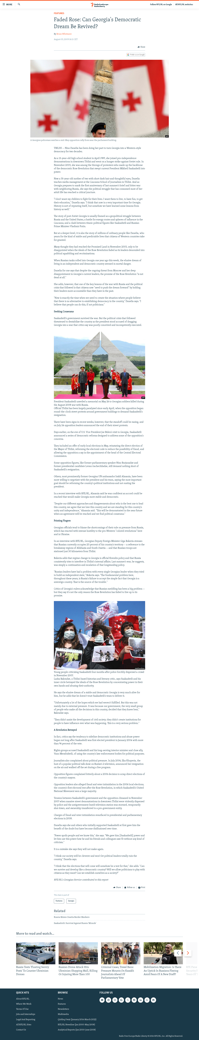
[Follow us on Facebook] (134, 1000)
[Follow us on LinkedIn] (140, 1000)
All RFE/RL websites (184, 5)
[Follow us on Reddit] (108, 1000)
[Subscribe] (153, 1000)
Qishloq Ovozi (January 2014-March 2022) (77, 1019)
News (60, 999)
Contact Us (21, 1030)
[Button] (141, 47)
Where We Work (23, 1004)
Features (59, 13)
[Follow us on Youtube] (102, 1000)
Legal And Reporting (25, 1019)
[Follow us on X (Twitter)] (127, 1000)
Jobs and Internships (25, 1014)
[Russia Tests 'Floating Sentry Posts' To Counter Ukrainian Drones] (35, 953)
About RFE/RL (22, 999)
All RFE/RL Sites (23, 1025)
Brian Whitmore (64, 34)
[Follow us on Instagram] (115, 1000)
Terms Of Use (22, 1009)
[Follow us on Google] (121, 1000)
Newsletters (63, 1009)
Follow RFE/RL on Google (161, 5)
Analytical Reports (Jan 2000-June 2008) (77, 1030)
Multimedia (63, 1014)
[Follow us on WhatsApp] (147, 1000)
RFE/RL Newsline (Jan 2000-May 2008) (76, 1025)
